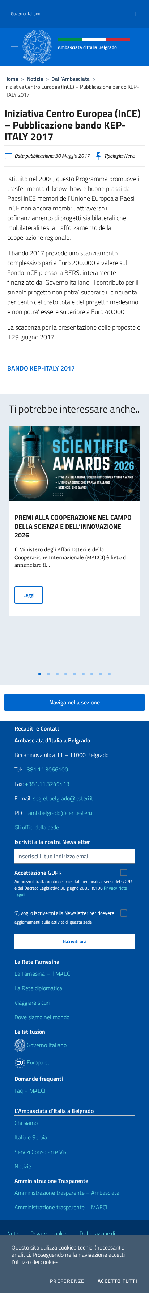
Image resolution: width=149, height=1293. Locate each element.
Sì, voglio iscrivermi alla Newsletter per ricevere (64, 913)
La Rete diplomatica (38, 988)
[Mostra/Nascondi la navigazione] (14, 46)
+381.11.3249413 (47, 783)
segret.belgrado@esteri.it (63, 798)
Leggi (33, 595)
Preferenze (67, 1281)
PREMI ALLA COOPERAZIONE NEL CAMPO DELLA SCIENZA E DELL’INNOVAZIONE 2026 (73, 526)
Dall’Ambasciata (70, 79)
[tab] (39, 674)
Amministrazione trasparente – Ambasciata (66, 1192)
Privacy (110, 887)
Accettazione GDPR (38, 872)
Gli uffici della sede (36, 827)
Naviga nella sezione (74, 702)
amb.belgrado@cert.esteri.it (61, 812)
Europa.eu (37, 1062)
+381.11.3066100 (46, 769)
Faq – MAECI (30, 1090)
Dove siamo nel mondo (41, 1017)
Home (11, 79)
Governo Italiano (25, 14)
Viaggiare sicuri (32, 1002)
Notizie (35, 79)
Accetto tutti (117, 1281)
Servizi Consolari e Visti (41, 1151)
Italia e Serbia (30, 1137)
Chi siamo (26, 1122)
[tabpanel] (74, 547)
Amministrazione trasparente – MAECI (60, 1207)
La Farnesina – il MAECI (43, 973)
